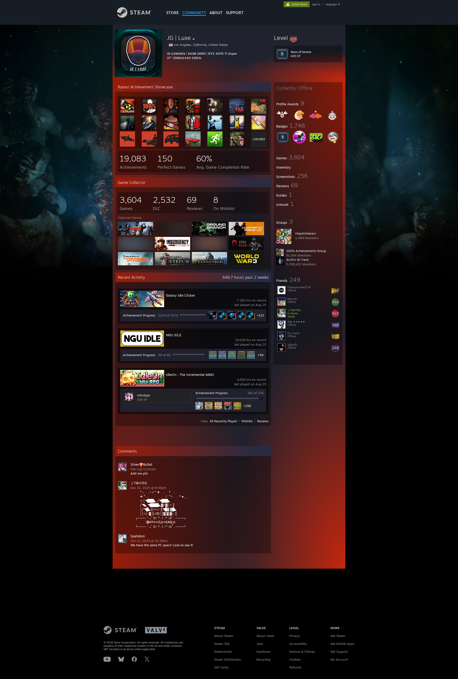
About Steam (223, 636)
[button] (308, 38)
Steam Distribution (227, 659)
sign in (316, 4)
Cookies (295, 659)
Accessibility (298, 644)
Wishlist (247, 421)
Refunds (295, 667)
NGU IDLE (173, 335)
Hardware (263, 651)
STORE (172, 12)
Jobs (259, 644)
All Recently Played (223, 421)
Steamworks (223, 651)
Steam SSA (222, 644)
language (331, 4)
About (216, 12)
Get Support (339, 651)
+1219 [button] (260, 315)
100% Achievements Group (306, 251)
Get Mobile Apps (342, 644)
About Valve (265, 636)
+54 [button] (260, 355)
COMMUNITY (194, 12)
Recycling (263, 659)
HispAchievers (305, 233)
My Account (339, 659)
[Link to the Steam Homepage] (134, 16)
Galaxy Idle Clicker (180, 295)
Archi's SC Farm (297, 260)
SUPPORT (235, 12)
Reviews (263, 421)
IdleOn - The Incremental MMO (190, 375)
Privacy (294, 636)
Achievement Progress (139, 315)
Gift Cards (221, 667)
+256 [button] (247, 406)
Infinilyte (143, 395)
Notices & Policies (302, 651)
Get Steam (337, 636)
